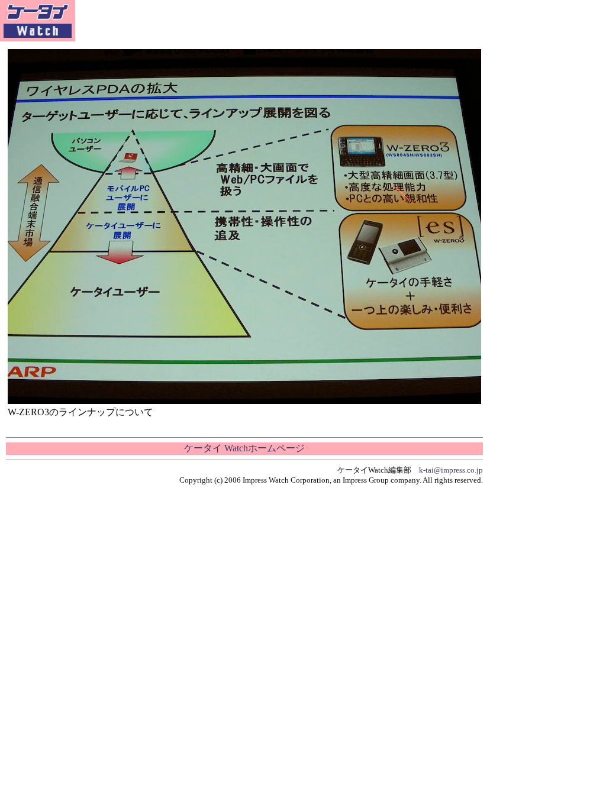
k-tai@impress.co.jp (451, 470)
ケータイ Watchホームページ (244, 448)
